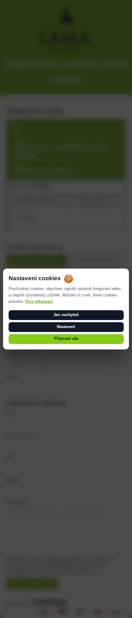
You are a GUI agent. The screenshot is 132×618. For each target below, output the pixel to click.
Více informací (39, 301)
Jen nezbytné (66, 315)
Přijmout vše (66, 339)
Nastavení (66, 327)
